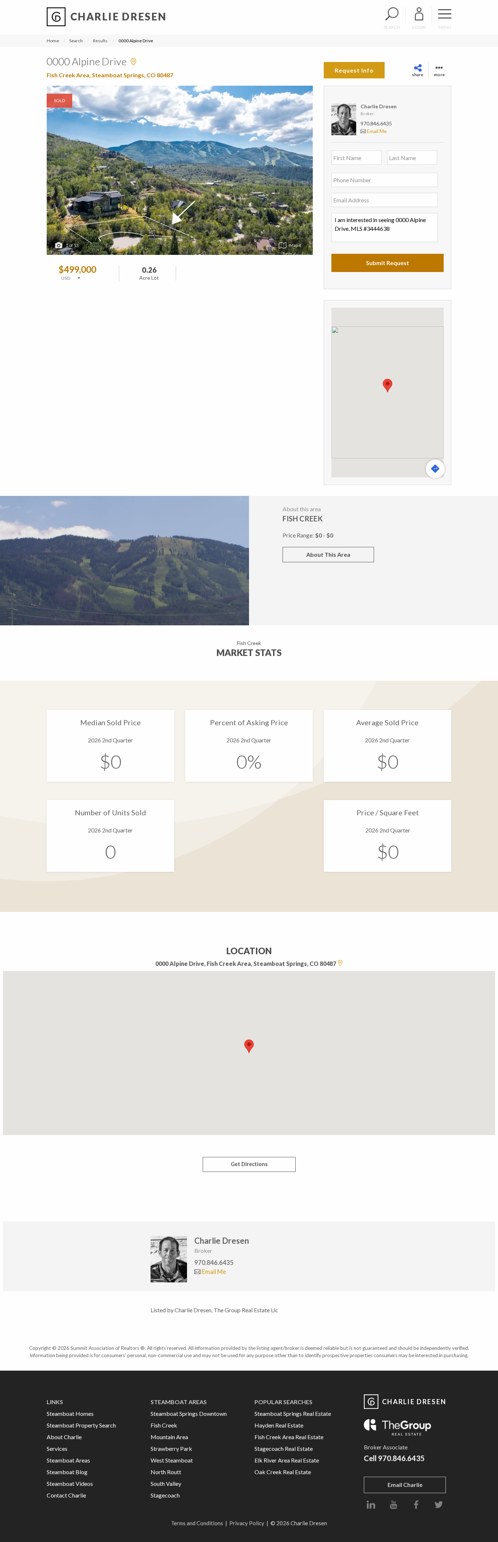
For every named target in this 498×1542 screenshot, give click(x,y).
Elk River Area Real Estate (286, 1460)
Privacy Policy (246, 1523)
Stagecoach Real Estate (283, 1448)
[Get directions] (435, 468)
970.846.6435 (376, 123)
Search (76, 40)
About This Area (328, 554)
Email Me (376, 131)
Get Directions (249, 1164)
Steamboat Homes (70, 1413)
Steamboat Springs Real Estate (292, 1413)
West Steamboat (172, 1460)
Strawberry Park (171, 1448)
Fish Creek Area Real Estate (288, 1436)
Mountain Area (169, 1436)
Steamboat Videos (70, 1483)
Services (57, 1448)
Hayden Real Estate (278, 1425)
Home (53, 40)
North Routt (166, 1471)
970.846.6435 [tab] (214, 1262)
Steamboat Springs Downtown (189, 1413)
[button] (387, 385)
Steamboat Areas (68, 1460)
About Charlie (64, 1436)
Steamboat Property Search (81, 1425)
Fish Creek (164, 1425)
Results (100, 40)
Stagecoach (165, 1495)
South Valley (166, 1483)
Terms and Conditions (197, 1523)
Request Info (354, 70)
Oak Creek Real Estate (282, 1471)
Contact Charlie (66, 1495)
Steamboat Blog (67, 1471)
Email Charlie (405, 1484)
